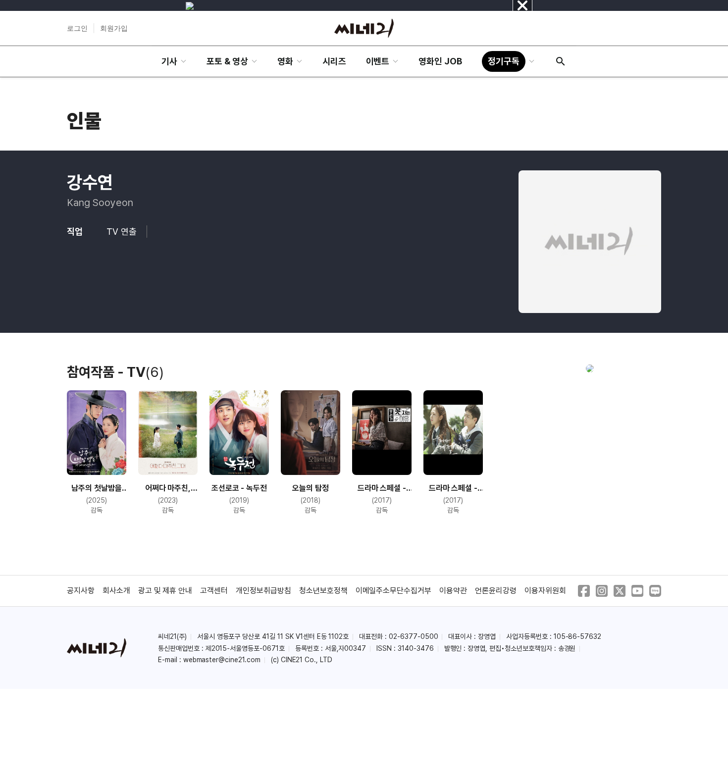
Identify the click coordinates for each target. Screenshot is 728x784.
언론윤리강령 (496, 590)
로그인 (77, 28)
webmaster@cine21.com (221, 660)
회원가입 (114, 28)
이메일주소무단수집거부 (394, 590)
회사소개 (116, 590)
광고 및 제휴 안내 (165, 590)
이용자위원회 (545, 590)
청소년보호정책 (323, 590)
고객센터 (214, 590)
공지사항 (81, 590)
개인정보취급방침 (263, 590)
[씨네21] (364, 28)
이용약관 (453, 590)
